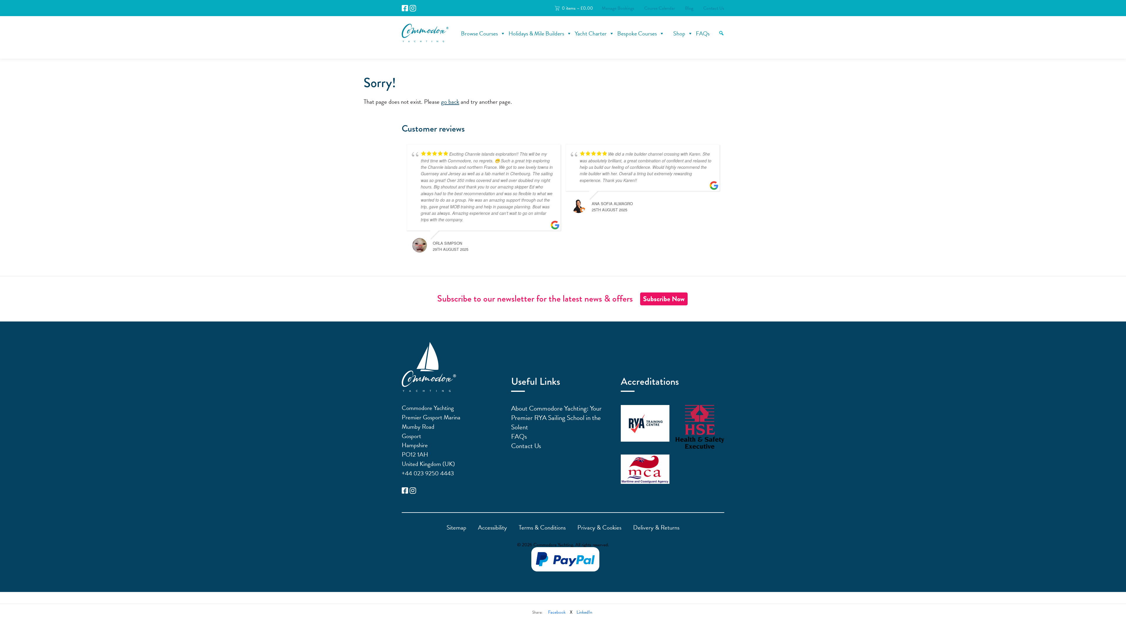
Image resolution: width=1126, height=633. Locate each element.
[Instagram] (413, 8)
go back (450, 101)
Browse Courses (479, 33)
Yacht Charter (591, 33)
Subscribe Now (664, 299)
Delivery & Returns (656, 527)
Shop (679, 33)
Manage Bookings (618, 8)
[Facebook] (405, 8)
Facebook (557, 612)
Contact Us (713, 8)
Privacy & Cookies (599, 527)
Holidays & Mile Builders (536, 33)
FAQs (703, 33)
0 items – (577, 8)
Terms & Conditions (542, 527)
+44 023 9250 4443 (428, 473)
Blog (689, 8)
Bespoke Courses (637, 33)
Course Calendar (659, 8)
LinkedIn (584, 612)
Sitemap (456, 527)
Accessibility (492, 527)
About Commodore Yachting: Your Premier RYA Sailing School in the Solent (556, 417)
